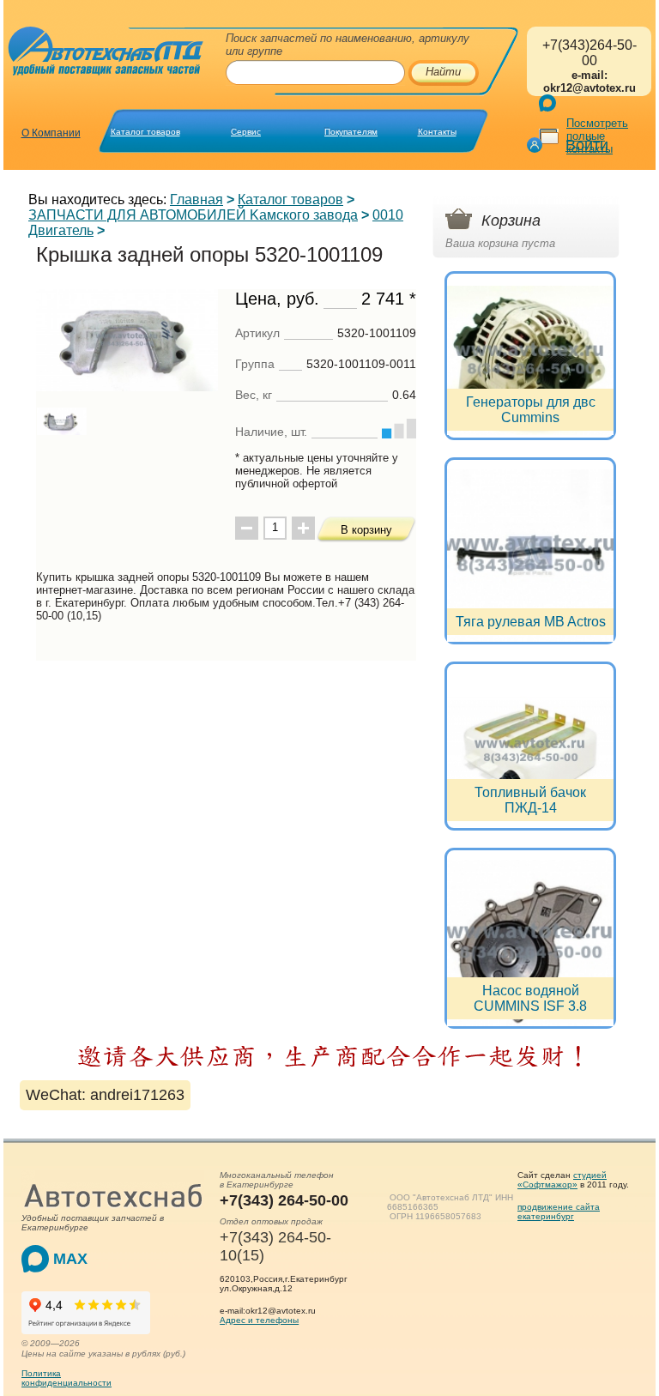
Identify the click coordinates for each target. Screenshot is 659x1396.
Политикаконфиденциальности (66, 1378)
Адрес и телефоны (259, 1320)
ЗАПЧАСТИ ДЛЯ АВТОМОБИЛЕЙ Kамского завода (193, 215)
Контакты (437, 131)
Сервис (246, 131)
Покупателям (351, 131)
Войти (586, 145)
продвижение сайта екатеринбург (558, 1211)
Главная (196, 199)
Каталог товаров (145, 131)
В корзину (366, 529)
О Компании (51, 133)
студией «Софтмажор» (562, 1179)
